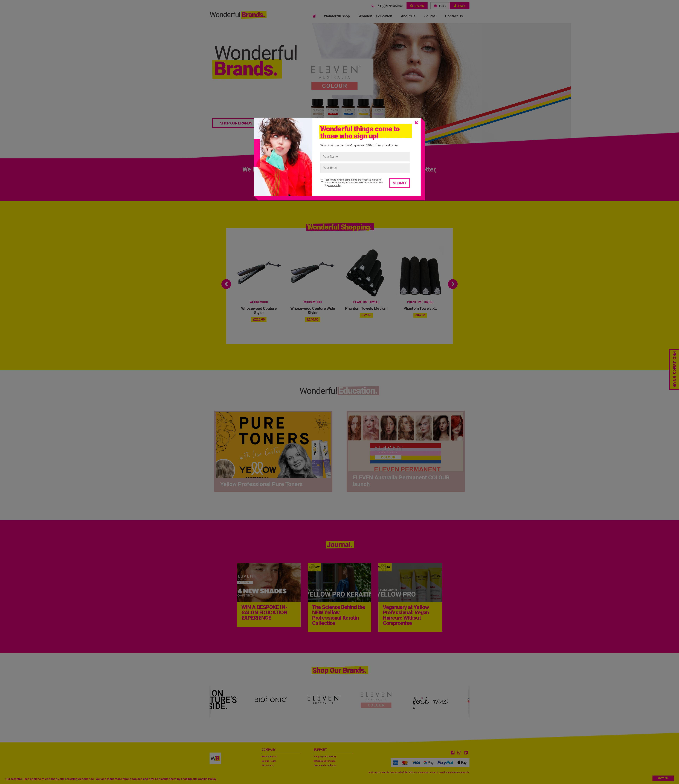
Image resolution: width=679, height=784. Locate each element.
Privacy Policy (334, 185)
